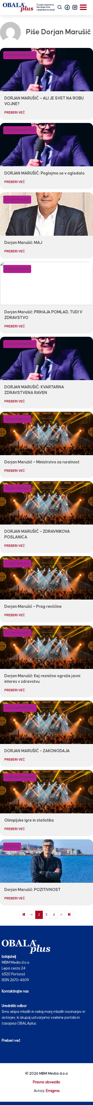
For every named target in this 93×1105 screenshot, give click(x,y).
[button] (67, 7)
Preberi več (11, 1041)
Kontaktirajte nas (15, 991)
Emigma (52, 1091)
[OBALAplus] (29, 7)
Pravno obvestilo (46, 1082)
